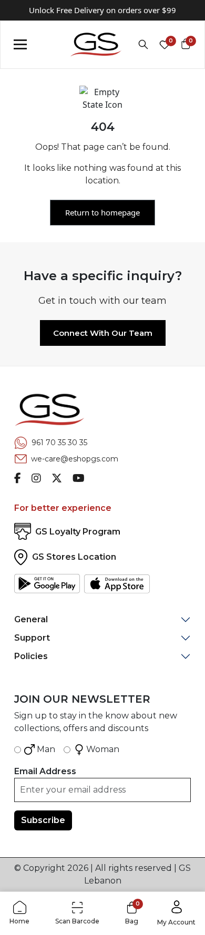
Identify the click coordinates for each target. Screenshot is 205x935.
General (31, 619)
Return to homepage (102, 212)
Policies (31, 656)
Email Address (45, 771)
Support (32, 638)
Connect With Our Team (102, 333)
